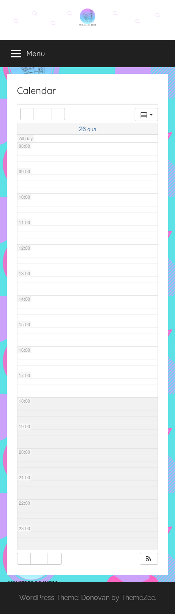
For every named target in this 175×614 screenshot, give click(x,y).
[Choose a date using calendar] (42, 114)
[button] (148, 559)
